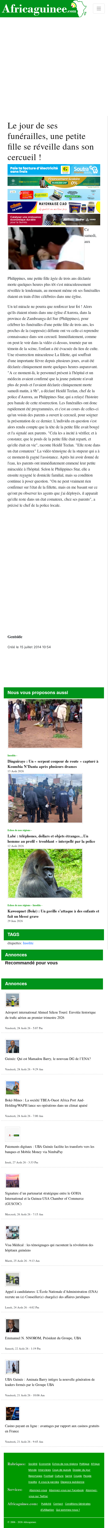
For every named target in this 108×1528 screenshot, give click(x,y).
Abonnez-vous (38, 1490)
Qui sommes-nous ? (68, 1509)
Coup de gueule (61, 1469)
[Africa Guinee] (43, 8)
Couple (78, 1475)
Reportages (35, 1475)
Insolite (28, 943)
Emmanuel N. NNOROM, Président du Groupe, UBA (43, 1338)
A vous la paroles (48, 1481)
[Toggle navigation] (99, 9)
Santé (68, 1475)
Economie (45, 1463)
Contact (58, 1503)
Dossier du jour (81, 1469)
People (87, 1475)
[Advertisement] (54, 58)
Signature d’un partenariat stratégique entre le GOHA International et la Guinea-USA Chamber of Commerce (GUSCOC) (44, 1198)
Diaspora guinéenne (72, 1481)
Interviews (44, 1469)
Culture (59, 1475)
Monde (32, 1469)
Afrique (95, 1463)
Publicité (46, 1503)
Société (32, 1463)
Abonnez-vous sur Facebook (66, 1490)
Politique (84, 1463)
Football (48, 1475)
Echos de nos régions (65, 1463)
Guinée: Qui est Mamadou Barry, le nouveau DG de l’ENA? (48, 1058)
